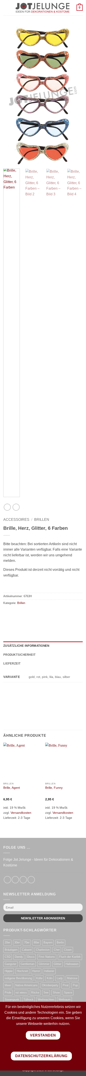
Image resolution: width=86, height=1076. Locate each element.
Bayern (47, 942)
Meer (8, 985)
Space (68, 992)
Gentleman (27, 964)
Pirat (66, 985)
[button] (6, 7)
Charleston (43, 949)
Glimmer (44, 964)
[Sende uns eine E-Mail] (23, 879)
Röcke (35, 992)
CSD (8, 956)
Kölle (39, 978)
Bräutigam (11, 949)
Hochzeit (22, 971)
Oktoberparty (50, 985)
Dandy (19, 956)
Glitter (57, 964)
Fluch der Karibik (70, 956)
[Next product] (7, 507)
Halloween (72, 964)
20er (7, 942)
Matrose (72, 978)
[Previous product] (16, 507)
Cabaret (27, 949)
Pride (8, 992)
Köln (49, 978)
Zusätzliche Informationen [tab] (26, 645)
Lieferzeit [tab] (12, 663)
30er (17, 942)
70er (27, 942)
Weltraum (64, 999)
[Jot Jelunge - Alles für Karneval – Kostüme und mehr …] (42, 7)
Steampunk (12, 999)
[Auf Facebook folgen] (7, 879)
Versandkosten (21, 812)
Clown (68, 949)
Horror (36, 971)
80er (36, 942)
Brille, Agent (11, 787)
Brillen (41, 519)
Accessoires (16, 519)
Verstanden (43, 1035)
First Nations (47, 956)
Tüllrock (28, 999)
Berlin (60, 942)
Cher (57, 949)
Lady (60, 978)
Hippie (9, 971)
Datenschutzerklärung (41, 1056)
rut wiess (21, 992)
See (46, 992)
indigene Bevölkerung (18, 978)
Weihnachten (46, 999)
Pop (75, 985)
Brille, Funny (54, 787)
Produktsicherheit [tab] (19, 654)
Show (56, 992)
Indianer (49, 971)
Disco (30, 956)
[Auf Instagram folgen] (15, 879)
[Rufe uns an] (31, 879)
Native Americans (26, 985)
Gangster (10, 964)
